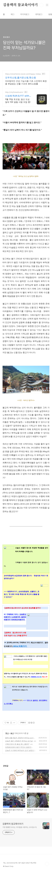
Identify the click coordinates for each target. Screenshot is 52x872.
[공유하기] (11, 723)
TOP (47, 864)
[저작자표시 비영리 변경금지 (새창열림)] (31, 723)
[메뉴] (47, 5)
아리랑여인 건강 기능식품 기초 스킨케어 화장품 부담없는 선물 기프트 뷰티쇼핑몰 (26, 82)
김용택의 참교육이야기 (20, 5)
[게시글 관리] (14, 723)
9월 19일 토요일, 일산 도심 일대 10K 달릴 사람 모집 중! (17, 100)
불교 (12, 733)
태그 (12, 14)
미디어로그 (24, 14)
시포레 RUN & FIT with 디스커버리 (17, 95)
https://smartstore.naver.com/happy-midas (23, 74)
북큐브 (15, 646)
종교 (7, 733)
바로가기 (22, 646)
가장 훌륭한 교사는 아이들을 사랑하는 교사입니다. (20, 827)
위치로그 (38, 14)
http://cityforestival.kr (14, 92)
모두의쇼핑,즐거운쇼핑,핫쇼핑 (20, 77)
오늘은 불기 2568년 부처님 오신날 (19, 741)
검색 (41, 5)
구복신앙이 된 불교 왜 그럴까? (17, 744)
